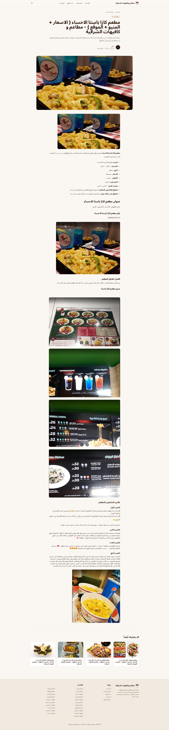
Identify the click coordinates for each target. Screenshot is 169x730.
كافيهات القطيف (78, 716)
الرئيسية (87, 3)
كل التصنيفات (107, 691)
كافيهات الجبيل (79, 710)
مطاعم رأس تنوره (50, 702)
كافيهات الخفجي (50, 705)
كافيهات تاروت (51, 713)
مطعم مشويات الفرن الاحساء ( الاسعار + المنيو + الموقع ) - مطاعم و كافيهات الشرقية (126, 662)
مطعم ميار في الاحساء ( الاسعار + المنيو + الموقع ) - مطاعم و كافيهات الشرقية (71, 662)
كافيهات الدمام (79, 699)
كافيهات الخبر (79, 694)
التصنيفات (79, 3)
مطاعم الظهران (79, 708)
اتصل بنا (61, 3)
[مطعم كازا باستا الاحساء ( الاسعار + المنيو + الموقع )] (84, 131)
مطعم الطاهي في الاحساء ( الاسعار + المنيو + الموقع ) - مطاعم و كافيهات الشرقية (98, 662)
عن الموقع (70, 3)
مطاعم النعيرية (51, 694)
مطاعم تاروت (51, 708)
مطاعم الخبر (79, 688)
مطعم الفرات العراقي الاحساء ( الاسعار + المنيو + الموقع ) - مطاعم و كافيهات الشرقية (43, 662)
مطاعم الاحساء (110, 12)
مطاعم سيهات (51, 688)
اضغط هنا (73, 190)
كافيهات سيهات (50, 699)
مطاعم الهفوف (51, 691)
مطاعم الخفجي (51, 697)
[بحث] (32, 3)
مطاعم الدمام (79, 691)
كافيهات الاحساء (78, 713)
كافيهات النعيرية (50, 710)
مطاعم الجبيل (79, 702)
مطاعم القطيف (79, 705)
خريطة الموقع (107, 699)
